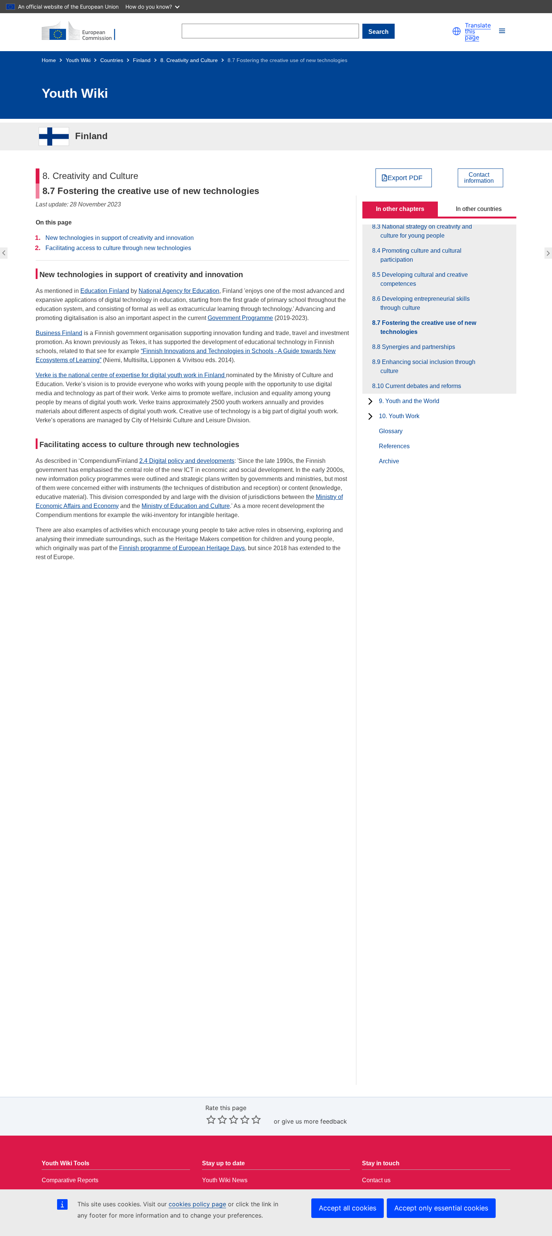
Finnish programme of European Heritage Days (182, 548)
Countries (111, 60)
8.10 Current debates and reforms (420, 386)
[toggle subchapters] (370, 401)
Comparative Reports (70, 1180)
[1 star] (211, 1119)
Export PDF (405, 178)
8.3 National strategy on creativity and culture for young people (426, 231)
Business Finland (59, 333)
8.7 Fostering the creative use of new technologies (428, 327)
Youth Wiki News (224, 1180)
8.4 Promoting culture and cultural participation (421, 255)
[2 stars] (216, 1119)
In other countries (479, 209)
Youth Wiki (78, 60)
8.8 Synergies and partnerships (549, 253)
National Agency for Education (179, 291)
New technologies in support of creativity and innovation (119, 238)
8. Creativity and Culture (189, 60)
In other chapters (400, 209)
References (394, 446)
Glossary (391, 431)
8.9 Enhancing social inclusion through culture (427, 366)
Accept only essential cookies (441, 1208)
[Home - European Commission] (83, 31)
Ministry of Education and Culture (186, 506)
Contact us (376, 1180)
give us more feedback (314, 1121)
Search (378, 32)
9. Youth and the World (409, 401)
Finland (142, 60)
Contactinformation (479, 178)
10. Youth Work (399, 416)
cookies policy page (197, 1204)
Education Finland (104, 291)
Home (49, 60)
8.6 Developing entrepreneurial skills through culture (3, 253)
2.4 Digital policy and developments (186, 461)
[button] (456, 31)
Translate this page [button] (478, 31)
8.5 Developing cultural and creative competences (424, 279)
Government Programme (240, 318)
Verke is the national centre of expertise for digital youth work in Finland (131, 375)
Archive (389, 461)
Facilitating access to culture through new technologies (118, 248)
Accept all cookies (347, 1208)
